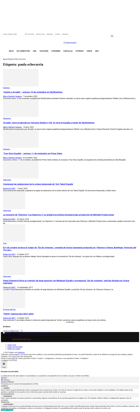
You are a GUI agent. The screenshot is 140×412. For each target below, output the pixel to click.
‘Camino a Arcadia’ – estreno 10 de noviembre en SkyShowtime (32, 92)
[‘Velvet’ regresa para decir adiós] (14, 307)
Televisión (7, 180)
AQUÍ (14, 356)
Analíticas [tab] (4, 386)
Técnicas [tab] (4, 378)
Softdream (21, 352)
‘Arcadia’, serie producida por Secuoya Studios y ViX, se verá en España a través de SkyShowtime (48, 123)
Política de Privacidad (14, 347)
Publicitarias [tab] (5, 402)
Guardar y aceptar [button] (7, 410)
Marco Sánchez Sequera (12, 96)
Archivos (6, 331)
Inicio (5, 59)
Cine (4, 243)
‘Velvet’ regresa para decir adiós (18, 314)
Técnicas (7, 380)
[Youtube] (121, 33)
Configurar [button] (4, 360)
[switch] (2, 388)
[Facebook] (111, 33)
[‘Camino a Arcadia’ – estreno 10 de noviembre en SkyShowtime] (20, 86)
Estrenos (6, 88)
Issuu (112, 35)
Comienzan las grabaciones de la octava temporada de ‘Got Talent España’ (38, 184)
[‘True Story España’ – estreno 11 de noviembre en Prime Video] (20, 147)
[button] (134, 51)
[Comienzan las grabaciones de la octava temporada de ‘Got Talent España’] (20, 178)
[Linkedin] (116, 33)
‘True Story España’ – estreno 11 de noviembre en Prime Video (32, 153)
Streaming (7, 118)
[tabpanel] (70, 384)
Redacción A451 (9, 188)
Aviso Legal (11, 345)
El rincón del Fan (9, 309)
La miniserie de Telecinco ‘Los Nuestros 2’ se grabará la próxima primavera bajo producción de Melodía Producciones (58, 215)
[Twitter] (119, 33)
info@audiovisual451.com (21, 339)
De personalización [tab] (7, 394)
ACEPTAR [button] (13, 360)
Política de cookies (13, 349)
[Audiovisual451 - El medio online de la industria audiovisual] (70, 44)
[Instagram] (114, 33)
